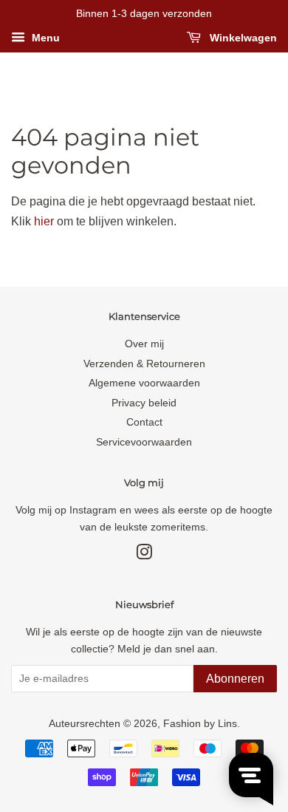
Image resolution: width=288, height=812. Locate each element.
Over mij (144, 343)
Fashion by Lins (200, 723)
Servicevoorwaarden (144, 442)
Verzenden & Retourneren (144, 363)
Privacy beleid (144, 403)
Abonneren (235, 678)
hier (44, 221)
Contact (144, 422)
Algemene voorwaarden (144, 383)
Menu (44, 38)
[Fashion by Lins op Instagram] (144, 555)
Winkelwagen (242, 38)
